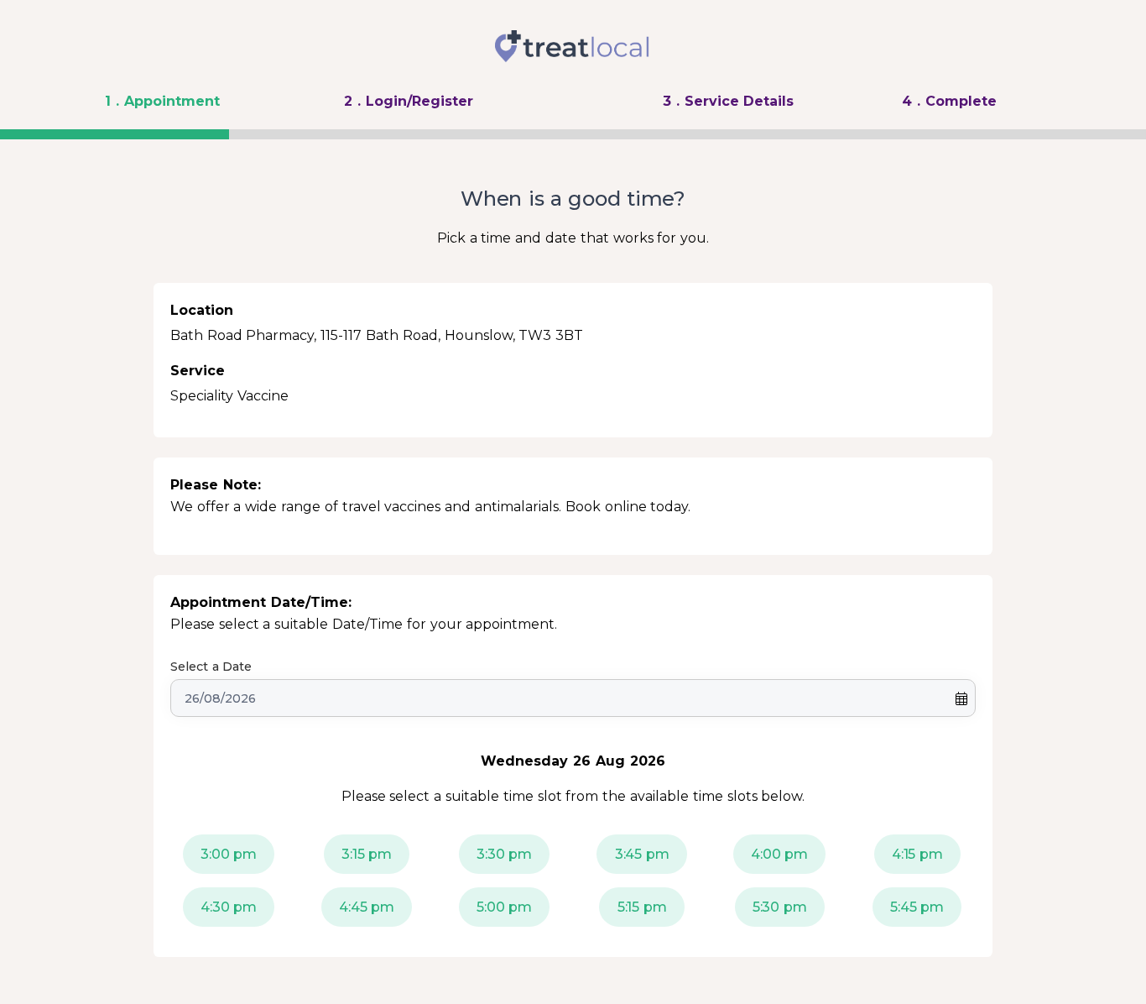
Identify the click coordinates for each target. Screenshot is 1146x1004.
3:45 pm (642, 854)
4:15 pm (917, 854)
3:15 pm (366, 854)
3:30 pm (504, 854)
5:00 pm (504, 907)
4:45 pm (366, 907)
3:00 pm (229, 854)
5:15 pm (642, 907)
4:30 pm (229, 907)
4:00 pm (779, 854)
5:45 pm (917, 907)
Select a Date (211, 666)
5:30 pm (780, 907)
